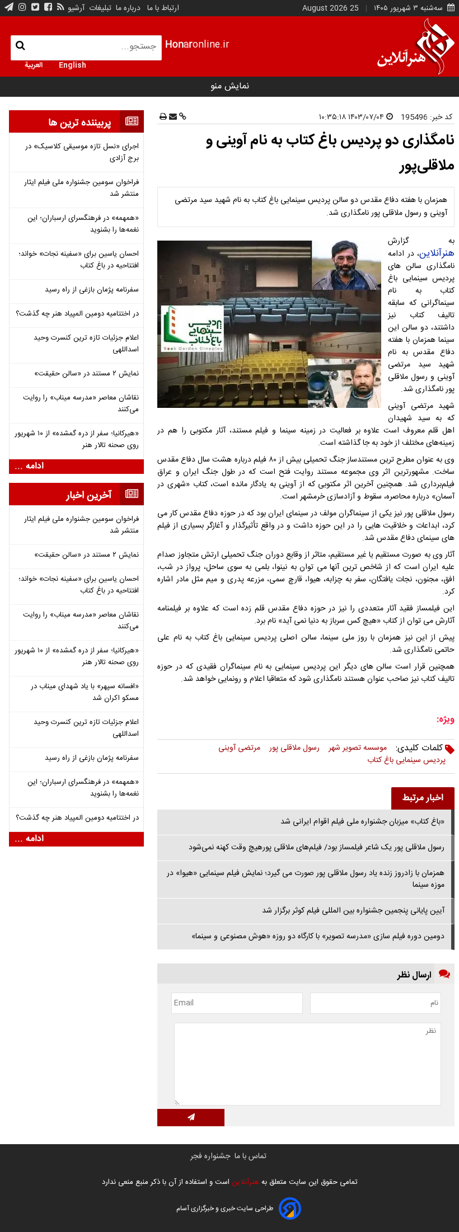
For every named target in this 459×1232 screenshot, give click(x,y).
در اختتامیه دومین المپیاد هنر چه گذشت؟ (77, 314)
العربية (34, 64)
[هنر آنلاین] (416, 46)
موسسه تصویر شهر (358, 748)
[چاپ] (163, 117)
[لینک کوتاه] (181, 117)
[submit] (190, 1117)
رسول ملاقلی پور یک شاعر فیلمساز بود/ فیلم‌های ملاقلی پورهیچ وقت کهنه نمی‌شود (316, 847)
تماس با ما (250, 1156)
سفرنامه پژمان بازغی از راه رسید (92, 290)
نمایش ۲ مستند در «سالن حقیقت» (86, 374)
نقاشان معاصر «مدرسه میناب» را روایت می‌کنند (81, 404)
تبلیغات (99, 8)
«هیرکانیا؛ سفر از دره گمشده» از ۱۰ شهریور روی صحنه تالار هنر (77, 440)
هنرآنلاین (437, 253)
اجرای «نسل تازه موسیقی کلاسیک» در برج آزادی (82, 152)
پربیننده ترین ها (79, 123)
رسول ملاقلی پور (294, 748)
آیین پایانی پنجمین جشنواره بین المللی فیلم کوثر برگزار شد (353, 911)
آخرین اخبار (89, 495)
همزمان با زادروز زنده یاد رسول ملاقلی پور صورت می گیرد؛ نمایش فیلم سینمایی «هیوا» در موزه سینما (305, 879)
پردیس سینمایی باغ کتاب (406, 760)
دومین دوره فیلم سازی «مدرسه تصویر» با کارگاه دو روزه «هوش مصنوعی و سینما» (317, 936)
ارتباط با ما (163, 8)
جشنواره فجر (210, 1156)
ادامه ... (29, 466)
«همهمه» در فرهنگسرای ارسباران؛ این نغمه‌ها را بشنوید (83, 224)
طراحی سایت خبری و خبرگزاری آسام (224, 1208)
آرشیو (76, 8)
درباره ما (128, 8)
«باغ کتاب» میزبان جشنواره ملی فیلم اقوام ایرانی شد (362, 822)
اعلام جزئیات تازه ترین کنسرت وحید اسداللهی (86, 344)
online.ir (197, 45)
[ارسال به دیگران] (172, 117)
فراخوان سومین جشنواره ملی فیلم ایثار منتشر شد (81, 188)
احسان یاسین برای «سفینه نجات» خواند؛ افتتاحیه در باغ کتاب (78, 260)
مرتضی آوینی (239, 748)
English (72, 64)
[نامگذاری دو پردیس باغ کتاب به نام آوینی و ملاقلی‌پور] (271, 324)
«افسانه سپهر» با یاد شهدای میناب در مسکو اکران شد (85, 692)
